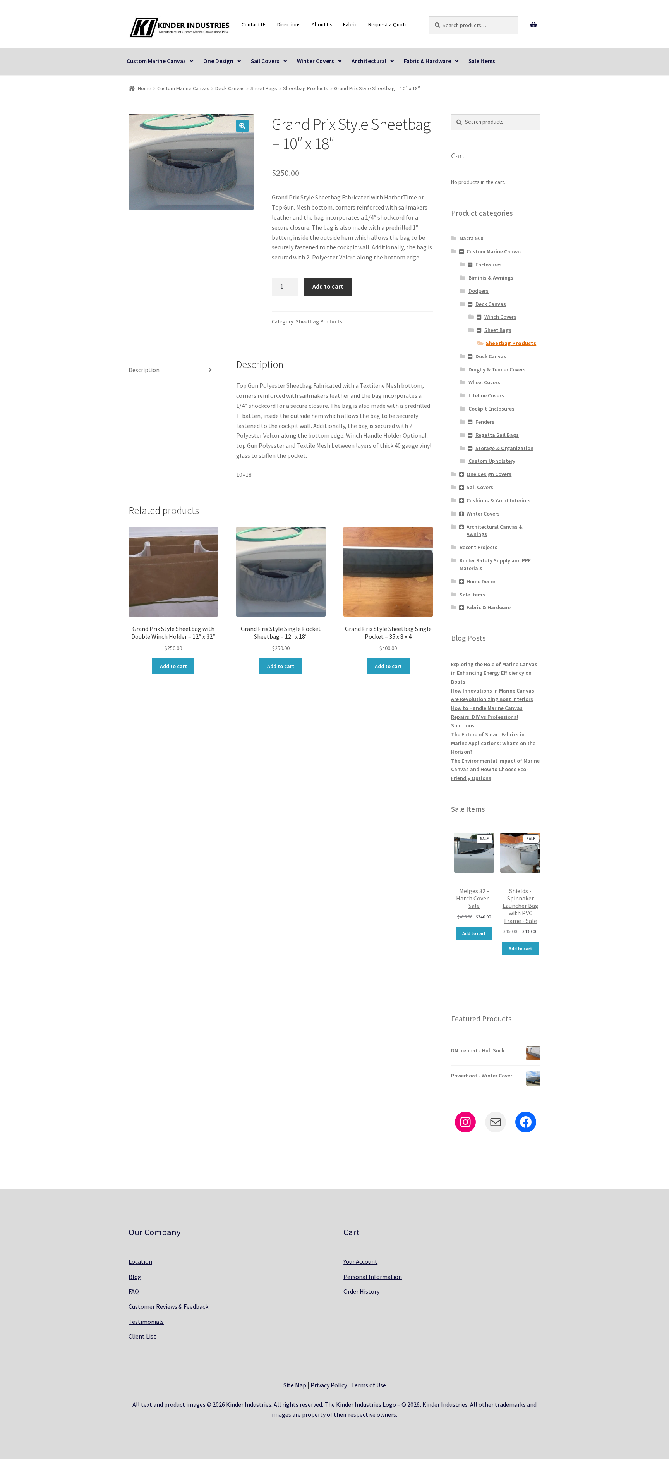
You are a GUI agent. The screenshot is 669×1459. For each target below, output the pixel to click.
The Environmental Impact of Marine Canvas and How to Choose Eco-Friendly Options (495, 769)
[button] (242, 126)
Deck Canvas (230, 88)
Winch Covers (500, 316)
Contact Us (254, 24)
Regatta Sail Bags (497, 434)
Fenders (484, 421)
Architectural (369, 61)
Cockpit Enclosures (491, 408)
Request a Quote (388, 24)
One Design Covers (489, 474)
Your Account (360, 1261)
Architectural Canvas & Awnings (495, 530)
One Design (218, 61)
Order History (361, 1291)
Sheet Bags (263, 88)
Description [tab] (144, 370)
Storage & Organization (504, 448)
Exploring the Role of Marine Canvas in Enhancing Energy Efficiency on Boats (494, 673)
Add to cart (327, 286)
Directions (289, 24)
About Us (322, 24)
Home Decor (481, 581)
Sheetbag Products (305, 88)
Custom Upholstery (491, 460)
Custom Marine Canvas (156, 61)
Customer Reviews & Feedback (168, 1306)
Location (140, 1261)
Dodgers (478, 290)
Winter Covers (315, 61)
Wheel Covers (484, 382)
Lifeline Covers (486, 395)
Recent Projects (478, 547)
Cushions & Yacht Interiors (499, 500)
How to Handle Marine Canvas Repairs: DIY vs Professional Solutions (487, 717)
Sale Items (481, 61)
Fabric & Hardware (427, 61)
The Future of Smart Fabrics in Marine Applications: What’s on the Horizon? (493, 743)
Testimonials (146, 1321)
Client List (142, 1336)
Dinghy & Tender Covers (497, 369)
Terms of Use (368, 1385)
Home (144, 88)
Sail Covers (265, 61)
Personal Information (372, 1276)
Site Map (294, 1385)
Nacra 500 (471, 238)
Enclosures (488, 264)
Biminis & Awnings (490, 277)
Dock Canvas (490, 356)
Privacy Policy (328, 1385)
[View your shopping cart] (533, 25)
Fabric (350, 24)
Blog (135, 1276)
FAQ (134, 1291)
